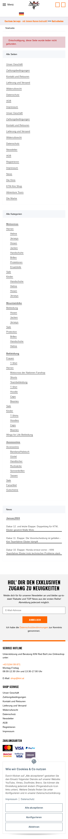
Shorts (13, 377)
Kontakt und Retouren (17, 76)
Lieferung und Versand (18, 82)
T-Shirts (14, 415)
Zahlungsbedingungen (18, 70)
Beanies (14, 401)
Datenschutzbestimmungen (34, 627)
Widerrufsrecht (14, 88)
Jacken (14, 248)
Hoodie (14, 391)
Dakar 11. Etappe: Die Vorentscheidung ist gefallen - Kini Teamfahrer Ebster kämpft (33, 540)
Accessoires (12, 447)
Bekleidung (12, 308)
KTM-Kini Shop (14, 186)
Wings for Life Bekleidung (19, 434)
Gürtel (13, 456)
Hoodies (14, 420)
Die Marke (11, 198)
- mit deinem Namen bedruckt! (26, 21)
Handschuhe (16, 252)
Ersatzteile (15, 267)
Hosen (13, 243)
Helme (13, 233)
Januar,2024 (13, 518)
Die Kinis (10, 180)
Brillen (13, 257)
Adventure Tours (14, 192)
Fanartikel (11, 485)
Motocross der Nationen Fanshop (27, 372)
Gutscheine (12, 490)
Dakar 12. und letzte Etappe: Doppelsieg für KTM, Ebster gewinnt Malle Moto (32, 528)
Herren (10, 228)
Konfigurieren (34, 817)
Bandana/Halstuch (19, 451)
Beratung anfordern (57, 4)
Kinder (9, 276)
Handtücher (16, 461)
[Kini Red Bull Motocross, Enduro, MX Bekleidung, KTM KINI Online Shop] (34, 5)
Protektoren (16, 262)
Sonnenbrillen (17, 470)
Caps (13, 396)
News (9, 174)
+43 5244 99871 (63, 4)
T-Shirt (13, 363)
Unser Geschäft (14, 64)
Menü (10, 4)
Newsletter (11, 149)
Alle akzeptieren (34, 807)
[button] (22, 14)
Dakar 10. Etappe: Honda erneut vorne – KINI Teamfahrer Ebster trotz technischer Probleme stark (33, 551)
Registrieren (12, 161)
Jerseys (14, 238)
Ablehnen (34, 826)
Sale (8, 271)
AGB (8, 100)
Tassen (14, 475)
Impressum (11, 799)
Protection (11, 331)
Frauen (10, 358)
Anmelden (35, 619)
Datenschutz (27, 799)
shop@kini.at (17, 678)
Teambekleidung (18, 382)
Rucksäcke (16, 466)
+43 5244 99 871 (11, 664)
